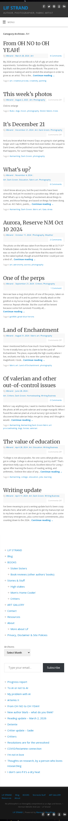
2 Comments (56, 239)
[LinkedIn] (63, 7)
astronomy (18, 264)
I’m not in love (15, 754)
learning (47, 477)
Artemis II (13, 700)
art (11, 81)
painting (42, 81)
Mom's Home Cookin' (23, 592)
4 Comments (56, 56)
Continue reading (44, 75)
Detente (12, 724)
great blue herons (26, 316)
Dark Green (44, 130)
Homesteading (33, 395)
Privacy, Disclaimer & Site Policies (27, 635)
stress (49, 209)
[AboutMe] (58, 7)
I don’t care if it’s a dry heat (23, 772)
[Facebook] (43, 7)
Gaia (44, 209)
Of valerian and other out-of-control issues (29, 382)
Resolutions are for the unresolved (28, 742)
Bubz (12, 111)
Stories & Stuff (16, 580)
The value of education (31, 441)
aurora (27, 264)
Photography (39, 100)
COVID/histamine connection (24, 748)
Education (23, 180)
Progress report (17, 682)
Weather (49, 235)
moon (23, 111)
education (33, 477)
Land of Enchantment (31, 330)
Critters (38, 284)
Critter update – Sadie (20, 730)
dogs (18, 111)
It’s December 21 (24, 124)
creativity (33, 81)
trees (55, 111)
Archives (9, 646)
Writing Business (48, 395)
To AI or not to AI (17, 688)
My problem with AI (19, 694)
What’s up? (17, 169)
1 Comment (56, 288)
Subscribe (53, 668)
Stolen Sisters (46, 111)
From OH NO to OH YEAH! (23, 706)
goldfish (13, 316)
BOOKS (11, 562)
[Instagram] (53, 7)
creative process (20, 81)
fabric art (37, 209)
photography (33, 111)
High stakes (17, 586)
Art (32, 56)
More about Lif (19, 629)
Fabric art (33, 180)
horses (26, 428)
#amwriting (15, 156)
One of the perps (24, 278)
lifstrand (9, 56)
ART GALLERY (15, 604)
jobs (41, 477)
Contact (12, 611)
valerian (33, 428)
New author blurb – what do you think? (30, 712)
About (10, 623)
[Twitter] (48, 7)
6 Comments (56, 184)
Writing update (22, 490)
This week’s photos (27, 94)
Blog (10, 556)
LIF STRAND (15, 7)
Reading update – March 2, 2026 (26, 718)
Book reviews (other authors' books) (32, 574)
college (24, 477)
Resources (13, 617)
